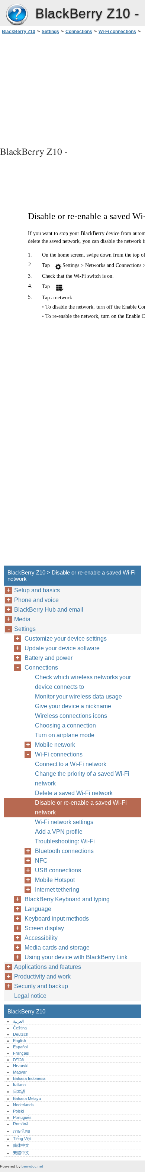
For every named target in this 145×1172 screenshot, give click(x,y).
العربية (18, 1021)
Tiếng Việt (22, 1138)
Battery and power (48, 658)
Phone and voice (36, 600)
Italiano (19, 1085)
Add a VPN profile (59, 831)
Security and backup (41, 986)
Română (20, 1123)
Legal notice (30, 996)
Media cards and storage (57, 947)
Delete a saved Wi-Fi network (74, 793)
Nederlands (23, 1105)
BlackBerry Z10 (17, 15)
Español (20, 1047)
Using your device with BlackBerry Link (76, 957)
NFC (41, 860)
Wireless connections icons (71, 716)
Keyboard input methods (57, 918)
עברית (18, 1059)
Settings (50, 31)
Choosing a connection (65, 725)
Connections (78, 31)
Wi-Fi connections (117, 31)
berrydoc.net (32, 1166)
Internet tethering (57, 889)
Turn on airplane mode (64, 735)
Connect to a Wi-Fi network (70, 764)
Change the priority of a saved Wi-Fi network (82, 779)
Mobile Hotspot (55, 880)
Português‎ (22, 1117)
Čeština (20, 1028)
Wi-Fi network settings (64, 822)
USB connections (58, 870)
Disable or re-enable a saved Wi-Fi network (81, 807)
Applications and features (47, 967)
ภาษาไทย (21, 1131)
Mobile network (55, 745)
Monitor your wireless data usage (78, 696)
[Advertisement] (72, 89)
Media (22, 619)
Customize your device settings (66, 638)
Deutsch (20, 1034)
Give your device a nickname (73, 706)
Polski (18, 1111)
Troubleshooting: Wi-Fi (65, 841)
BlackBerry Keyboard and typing (67, 899)
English (19, 1040)
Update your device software (62, 648)
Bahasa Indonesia (29, 1078)
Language (38, 909)
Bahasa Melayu (27, 1098)
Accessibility (41, 938)
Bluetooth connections (64, 851)
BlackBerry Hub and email (48, 609)
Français (21, 1053)
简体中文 (21, 1145)
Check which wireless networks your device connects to (83, 682)
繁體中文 (21, 1152)
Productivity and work (42, 976)
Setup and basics (37, 590)
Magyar (20, 1072)
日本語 (19, 1091)
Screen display (44, 928)
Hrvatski (20, 1066)
